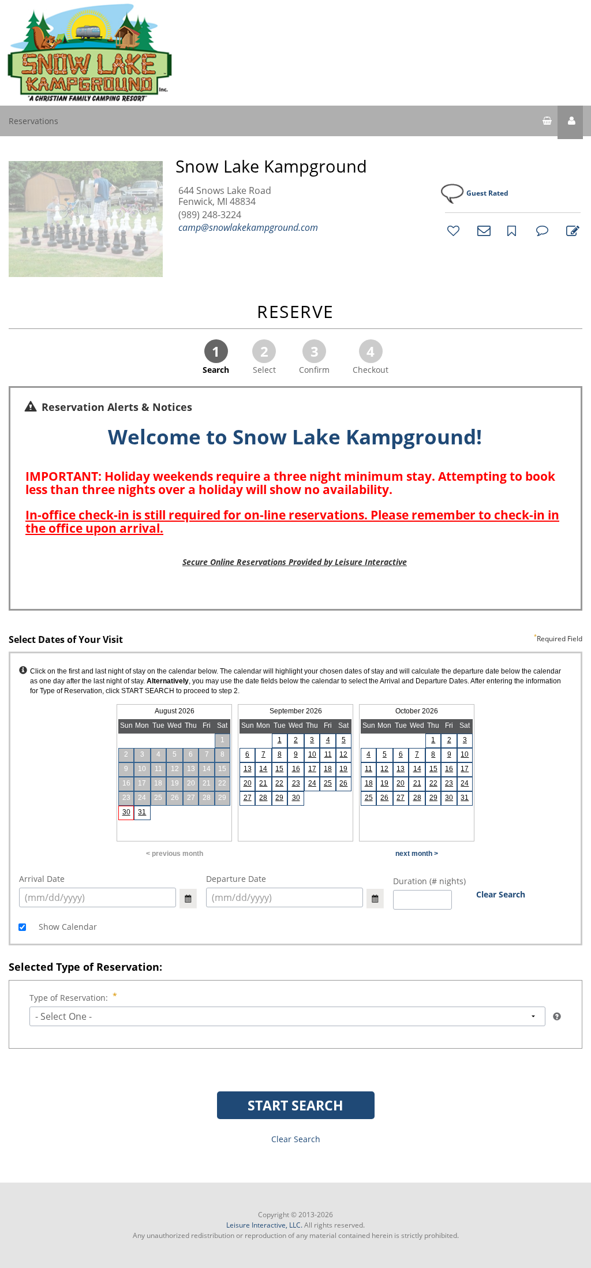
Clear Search (500, 894)
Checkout (370, 358)
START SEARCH (295, 1105)
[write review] (570, 230)
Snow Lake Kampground (271, 166)
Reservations (33, 120)
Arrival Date (42, 878)
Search (216, 358)
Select (264, 358)
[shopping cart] (547, 122)
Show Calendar (66, 926)
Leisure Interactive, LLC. (264, 1225)
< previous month (174, 854)
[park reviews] (540, 230)
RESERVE (295, 312)
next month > (416, 854)
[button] (570, 122)
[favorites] (452, 230)
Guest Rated (487, 193)
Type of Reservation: (68, 997)
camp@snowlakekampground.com (248, 227)
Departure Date (236, 878)
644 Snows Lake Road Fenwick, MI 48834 (224, 196)
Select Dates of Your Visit (295, 640)
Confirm (314, 358)
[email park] (482, 230)
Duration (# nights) (429, 881)
